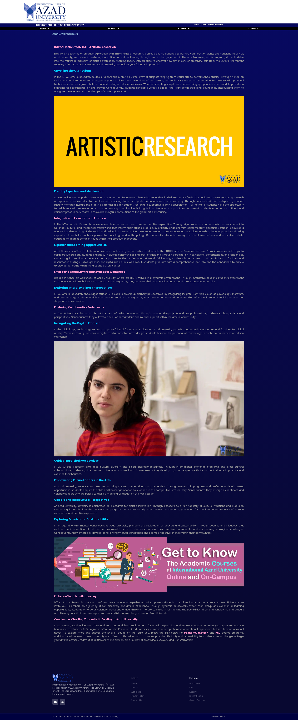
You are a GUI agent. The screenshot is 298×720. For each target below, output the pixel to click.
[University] (62, 702)
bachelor (190, 632)
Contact (253, 28)
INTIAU (58, 467)
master (203, 632)
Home (196, 25)
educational (122, 602)
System (182, 28)
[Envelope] (55, 702)
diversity (83, 506)
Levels (112, 28)
